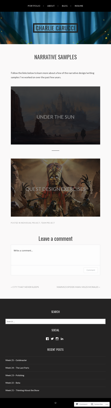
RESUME (79, 6)
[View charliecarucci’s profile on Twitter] (52, 338)
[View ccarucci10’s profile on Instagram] (57, 338)
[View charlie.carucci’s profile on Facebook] (47, 338)
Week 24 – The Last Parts (17, 367)
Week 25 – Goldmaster (16, 360)
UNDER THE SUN (55, 117)
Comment (90, 270)
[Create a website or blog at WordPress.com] (55, 403)
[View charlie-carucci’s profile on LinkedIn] (62, 338)
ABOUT (51, 6)
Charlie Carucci (55, 28)
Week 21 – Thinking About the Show (22, 390)
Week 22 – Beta (12, 382)
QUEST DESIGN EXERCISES (55, 189)
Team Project (48, 223)
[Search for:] (55, 321)
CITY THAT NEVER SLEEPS (25, 287)
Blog (65, 6)
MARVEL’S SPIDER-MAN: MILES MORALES (77, 287)
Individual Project (30, 223)
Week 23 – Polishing (14, 375)
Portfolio (34, 6)
